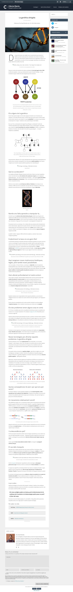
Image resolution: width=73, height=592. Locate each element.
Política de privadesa (19, 581)
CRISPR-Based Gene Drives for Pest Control (25, 507)
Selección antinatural (19, 518)
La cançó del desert (58, 55)
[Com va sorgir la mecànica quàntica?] (52, 41)
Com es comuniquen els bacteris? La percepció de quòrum (60, 46)
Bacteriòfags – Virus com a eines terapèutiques (60, 60)
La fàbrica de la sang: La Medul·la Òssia (60, 51)
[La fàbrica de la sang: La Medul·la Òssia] (52, 51)
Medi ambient (37, 23)
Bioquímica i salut (62, 47)
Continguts (35, 7)
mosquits (14, 463)
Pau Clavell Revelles (23, 23)
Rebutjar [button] (39, 588)
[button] (59, 32)
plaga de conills (33, 311)
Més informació (36, 590)
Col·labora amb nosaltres (63, 7)
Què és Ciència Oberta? (45, 7)
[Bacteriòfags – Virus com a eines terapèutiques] (52, 60)
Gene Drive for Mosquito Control (20, 513)
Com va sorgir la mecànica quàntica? (59, 41)
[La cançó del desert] (52, 56)
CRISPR (17, 248)
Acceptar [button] (34, 588)
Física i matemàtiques (62, 42)
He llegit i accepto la (15, 581)
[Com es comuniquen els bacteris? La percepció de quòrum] (52, 46)
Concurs (55, 7)
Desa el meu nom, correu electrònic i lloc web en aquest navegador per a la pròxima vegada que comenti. (25, 573)
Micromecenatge (19, 2)
